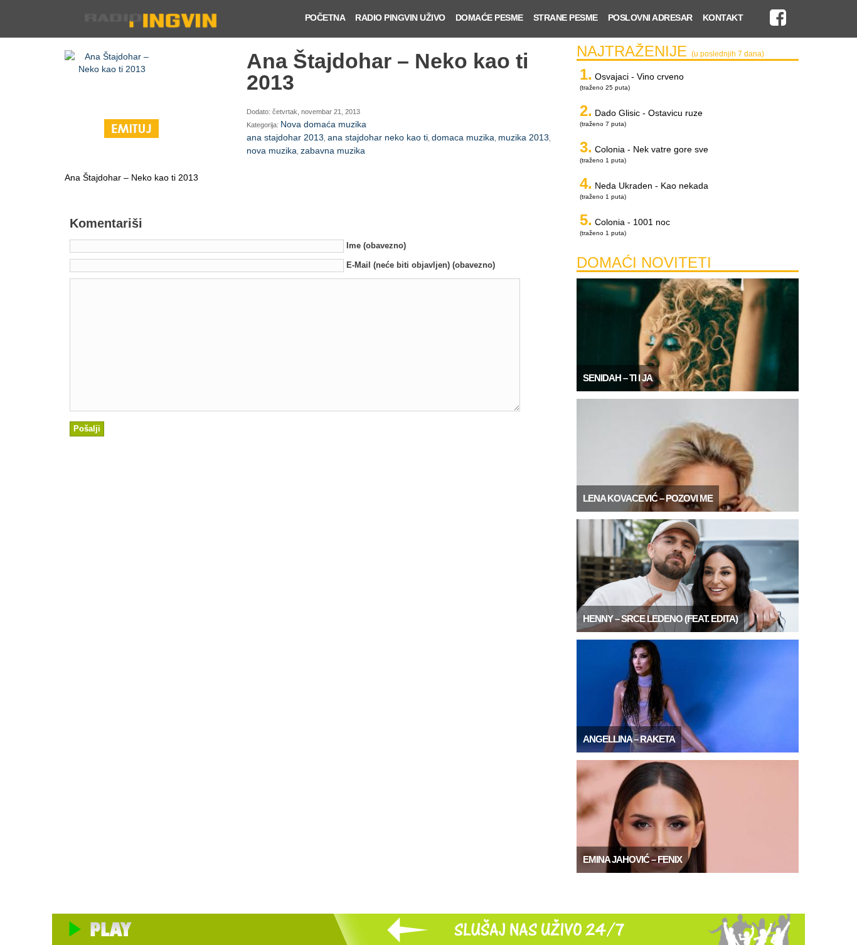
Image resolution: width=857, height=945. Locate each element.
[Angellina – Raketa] (688, 749)
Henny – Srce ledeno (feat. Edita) (660, 618)
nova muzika (272, 150)
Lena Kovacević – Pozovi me (648, 498)
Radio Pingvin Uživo (400, 18)
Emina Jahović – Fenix (632, 859)
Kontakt (723, 18)
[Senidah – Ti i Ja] (688, 388)
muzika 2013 (523, 137)
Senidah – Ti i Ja (617, 377)
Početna (325, 18)
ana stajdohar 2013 (285, 137)
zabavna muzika (333, 150)
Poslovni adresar (650, 18)
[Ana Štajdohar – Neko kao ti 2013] (112, 81)
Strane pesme (565, 18)
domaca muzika (463, 137)
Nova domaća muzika (323, 124)
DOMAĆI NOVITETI (644, 262)
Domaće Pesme (489, 18)
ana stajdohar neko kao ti (377, 137)
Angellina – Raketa (629, 739)
